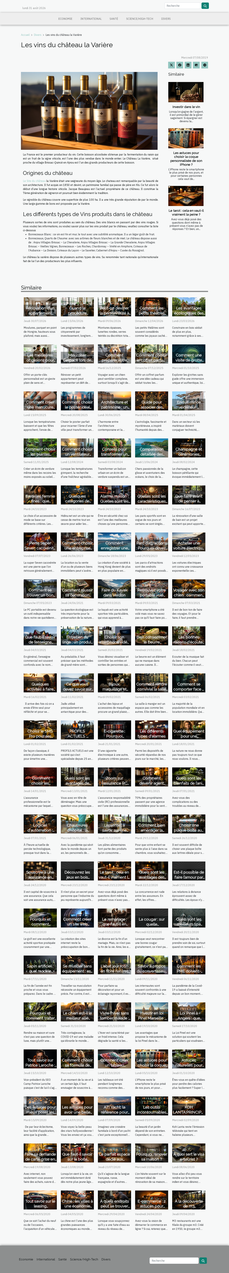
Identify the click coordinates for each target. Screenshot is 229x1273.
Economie (65, 18)
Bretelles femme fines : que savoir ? (40, 501)
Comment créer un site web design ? (77, 924)
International (91, 18)
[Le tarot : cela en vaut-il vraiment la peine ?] (186, 196)
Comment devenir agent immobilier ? (151, 783)
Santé (114, 18)
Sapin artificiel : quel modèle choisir (40, 971)
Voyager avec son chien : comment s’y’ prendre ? (189, 595)
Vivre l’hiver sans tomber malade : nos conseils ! (114, 1018)
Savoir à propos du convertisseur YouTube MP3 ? (152, 971)
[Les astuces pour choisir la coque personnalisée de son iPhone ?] (186, 138)
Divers (166, 18)
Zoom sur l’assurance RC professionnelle (114, 783)
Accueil (25, 34)
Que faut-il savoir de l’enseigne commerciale (40, 642)
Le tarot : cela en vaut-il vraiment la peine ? (186, 212)
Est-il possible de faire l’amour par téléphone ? (189, 877)
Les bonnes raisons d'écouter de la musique (189, 642)
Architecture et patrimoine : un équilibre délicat (114, 407)
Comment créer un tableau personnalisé (114, 1065)
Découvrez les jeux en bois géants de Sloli (77, 877)
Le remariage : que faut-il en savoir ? (114, 924)
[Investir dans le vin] (186, 92)
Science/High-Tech (139, 18)
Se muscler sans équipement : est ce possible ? (77, 971)
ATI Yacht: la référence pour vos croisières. (114, 1112)
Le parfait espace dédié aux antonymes (114, 1159)
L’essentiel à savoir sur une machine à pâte (114, 830)
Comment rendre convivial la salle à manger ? (151, 689)
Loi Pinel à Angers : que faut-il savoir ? (189, 1018)
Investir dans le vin (186, 107)
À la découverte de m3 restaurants (189, 1206)
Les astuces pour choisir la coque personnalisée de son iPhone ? (186, 158)
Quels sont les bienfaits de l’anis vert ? (189, 783)
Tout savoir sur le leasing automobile (40, 1206)
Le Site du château (34, 181)
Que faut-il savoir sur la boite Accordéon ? (77, 1159)
